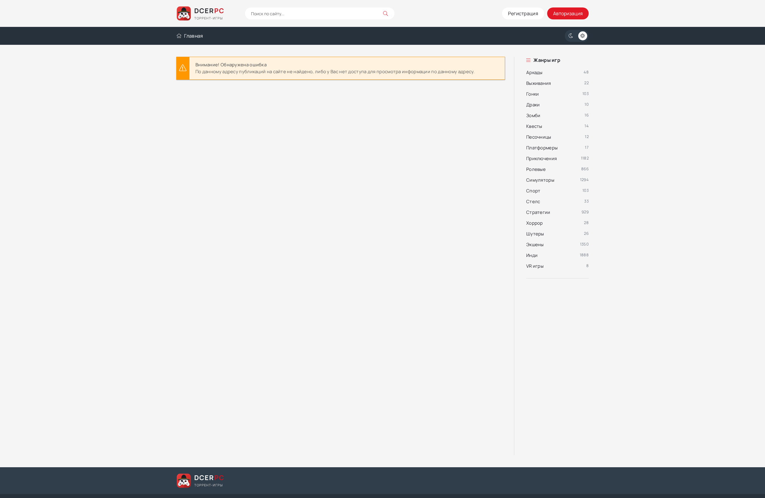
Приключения (541, 158)
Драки (533, 105)
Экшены (535, 244)
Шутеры (535, 234)
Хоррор (534, 223)
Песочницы (538, 137)
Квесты (534, 126)
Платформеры (542, 148)
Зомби (533, 115)
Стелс (533, 201)
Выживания (538, 83)
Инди (532, 255)
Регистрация (523, 13)
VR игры (535, 266)
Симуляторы (540, 180)
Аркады (534, 72)
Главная (193, 36)
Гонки (532, 94)
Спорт (533, 191)
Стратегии (538, 212)
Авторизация (568, 13)
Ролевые (536, 169)
